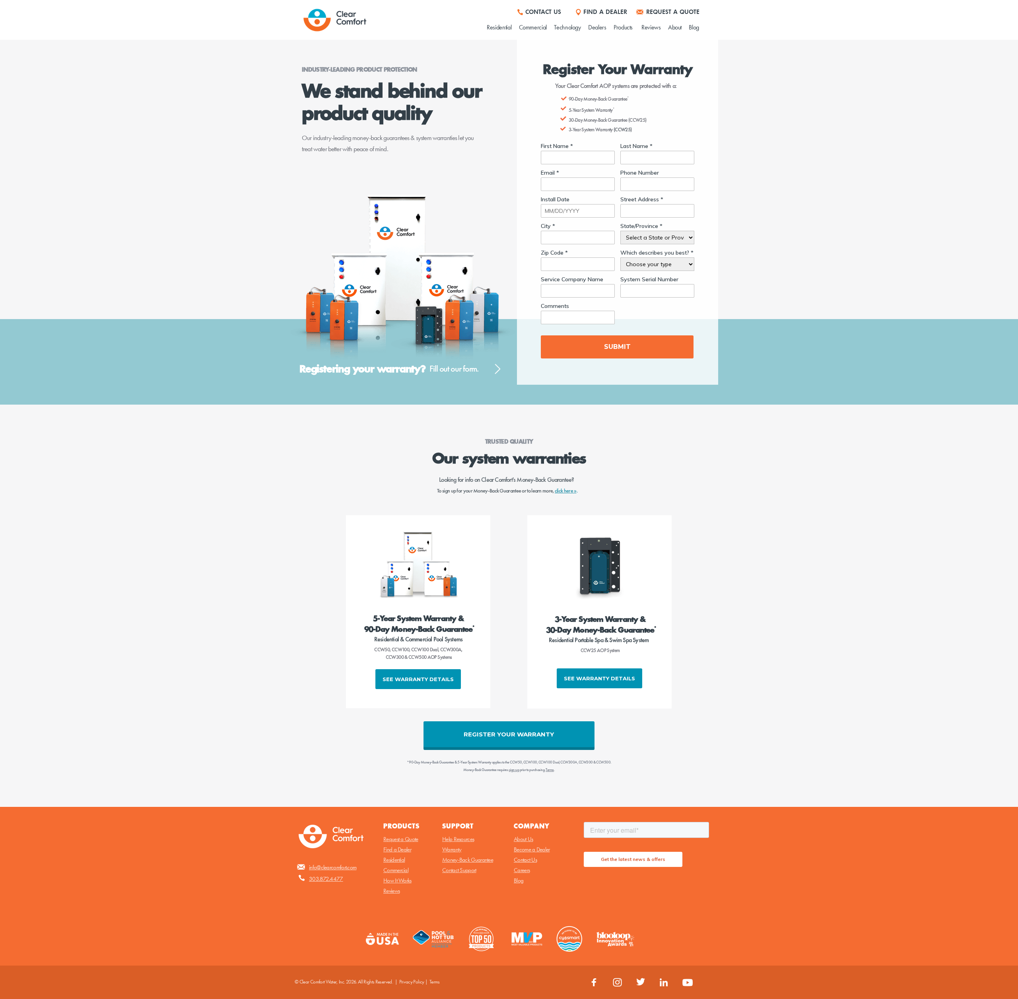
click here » (566, 490)
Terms (434, 981)
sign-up (514, 769)
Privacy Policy (411, 981)
